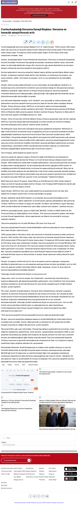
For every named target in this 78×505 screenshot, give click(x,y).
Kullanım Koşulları (52, 502)
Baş (3, 364)
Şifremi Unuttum (6, 488)
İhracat (17, 364)
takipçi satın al (18, 480)
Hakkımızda (17, 502)
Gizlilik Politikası (31, 502)
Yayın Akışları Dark (20, 471)
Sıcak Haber (53, 480)
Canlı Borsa (29, 468)
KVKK (44, 502)
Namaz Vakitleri (31, 471)
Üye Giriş (4, 482)
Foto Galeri (52, 468)
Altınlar (41, 468)
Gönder (4, 442)
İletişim (24, 502)
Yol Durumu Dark (6, 471)
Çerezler (39, 502)
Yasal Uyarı (61, 502)
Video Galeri (52, 471)
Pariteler (42, 480)
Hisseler (41, 474)
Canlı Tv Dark (18, 468)
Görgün (10, 364)
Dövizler (41, 471)
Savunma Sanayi (33, 364)
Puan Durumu (30, 474)
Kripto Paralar (43, 477)
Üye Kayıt (4, 485)
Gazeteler (52, 477)
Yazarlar (51, 474)
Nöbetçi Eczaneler (20, 474)
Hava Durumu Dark (7, 468)
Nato (23, 364)
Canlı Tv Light (5, 474)
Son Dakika (17, 477)
